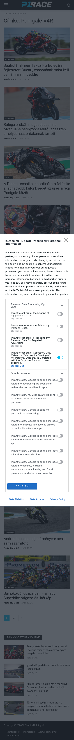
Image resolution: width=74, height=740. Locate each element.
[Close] (67, 241)
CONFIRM (22, 486)
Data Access (37, 499)
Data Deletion (16, 499)
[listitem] (37, 305)
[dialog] (37, 370)
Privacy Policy (57, 499)
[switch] (60, 314)
